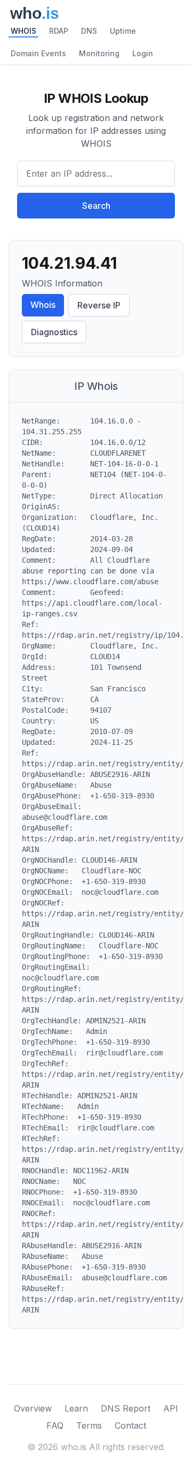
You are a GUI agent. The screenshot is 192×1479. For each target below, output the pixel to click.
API (170, 1408)
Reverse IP (99, 305)
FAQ (54, 1425)
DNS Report (125, 1408)
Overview (33, 1408)
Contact (130, 1425)
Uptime (123, 30)
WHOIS (23, 30)
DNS (89, 30)
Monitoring (99, 53)
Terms (89, 1425)
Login (142, 53)
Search (96, 205)
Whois (42, 304)
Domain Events (38, 53)
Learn (76, 1408)
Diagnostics (54, 332)
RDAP (58, 30)
